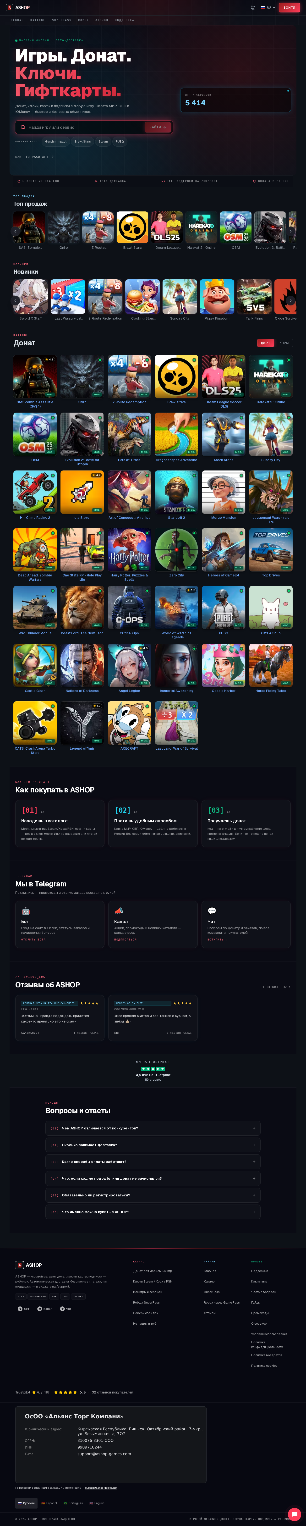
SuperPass (61, 20)
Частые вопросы (263, 1292)
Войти (289, 8)
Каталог (37, 20)
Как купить (259, 1281)
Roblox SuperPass (146, 1302)
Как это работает (31, 157)
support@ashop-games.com (101, 1487)
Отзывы (101, 20)
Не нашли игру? (145, 1323)
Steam (103, 142)
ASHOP (30, 1265)
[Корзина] (253, 7)
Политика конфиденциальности (267, 1344)
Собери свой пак (145, 1313)
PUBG (120, 142)
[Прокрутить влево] (15, 231)
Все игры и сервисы (147, 1292)
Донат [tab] (265, 343)
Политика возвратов (266, 1355)
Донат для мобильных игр (152, 1271)
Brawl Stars (83, 142)
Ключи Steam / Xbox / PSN (152, 1281)
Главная (16, 20)
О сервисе (259, 1323)
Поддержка (124, 20)
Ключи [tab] (284, 343)
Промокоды (260, 1313)
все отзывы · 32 (273, 987)
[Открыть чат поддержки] (294, 1514)
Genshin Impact (55, 142)
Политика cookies (264, 1366)
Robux (83, 20)
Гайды (255, 1302)
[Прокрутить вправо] (290, 231)
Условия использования (269, 1334)
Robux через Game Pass (222, 1302)
